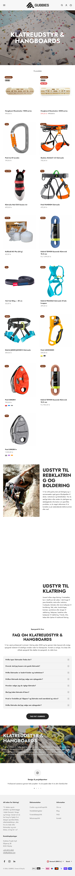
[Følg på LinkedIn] (14, 861)
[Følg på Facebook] (4, 861)
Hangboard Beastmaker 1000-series (18, 111)
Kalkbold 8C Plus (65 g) (13, 251)
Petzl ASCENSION (47, 350)
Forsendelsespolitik (36, 814)
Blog (57, 811)
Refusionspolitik (35, 818)
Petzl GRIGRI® (10, 400)
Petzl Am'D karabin (12, 158)
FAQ (57, 814)
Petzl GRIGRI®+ (11, 449)
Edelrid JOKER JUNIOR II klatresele (18, 350)
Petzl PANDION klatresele (50, 205)
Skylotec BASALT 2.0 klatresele (52, 158)
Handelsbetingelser (36, 811)
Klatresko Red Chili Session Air (16, 205)
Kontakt (58, 818)
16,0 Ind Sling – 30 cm (13, 301)
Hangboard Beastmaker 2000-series (54, 111)
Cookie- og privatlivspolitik (38, 807)
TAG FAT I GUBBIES (37, 716)
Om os (58, 807)
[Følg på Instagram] (9, 861)
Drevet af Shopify (20, 869)
